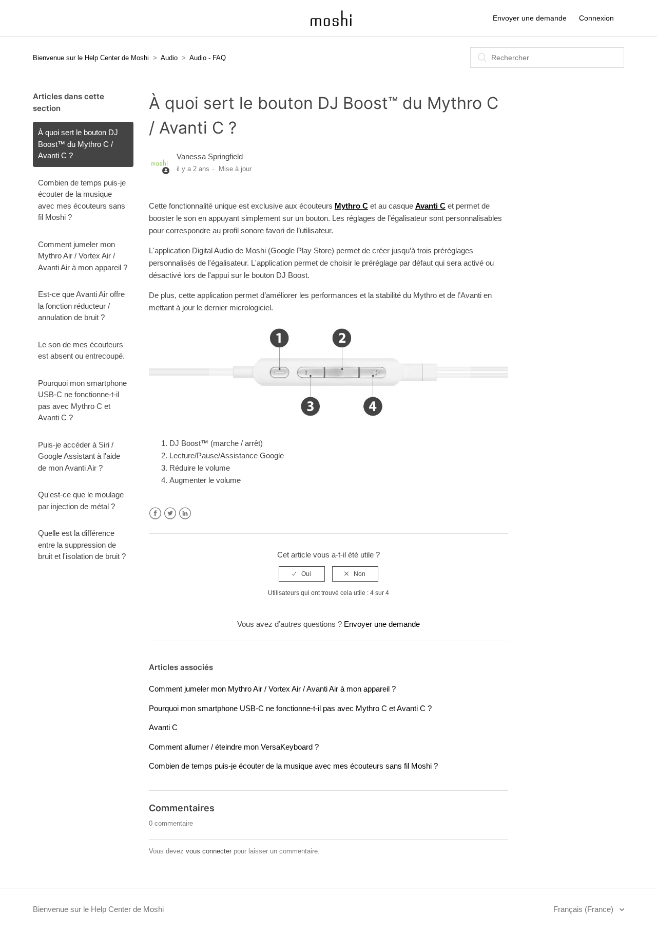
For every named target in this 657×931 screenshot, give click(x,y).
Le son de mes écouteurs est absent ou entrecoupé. (81, 350)
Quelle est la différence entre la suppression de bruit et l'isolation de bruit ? (82, 545)
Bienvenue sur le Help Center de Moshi (91, 58)
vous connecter (208, 851)
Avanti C (163, 727)
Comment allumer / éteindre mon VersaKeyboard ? (234, 746)
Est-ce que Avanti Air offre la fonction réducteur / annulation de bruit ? (81, 306)
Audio (169, 58)
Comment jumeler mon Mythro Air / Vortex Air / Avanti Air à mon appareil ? (82, 256)
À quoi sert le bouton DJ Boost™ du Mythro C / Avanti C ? (78, 144)
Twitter (170, 513)
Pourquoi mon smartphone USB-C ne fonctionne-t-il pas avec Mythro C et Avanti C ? (82, 400)
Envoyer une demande (530, 18)
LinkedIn (185, 513)
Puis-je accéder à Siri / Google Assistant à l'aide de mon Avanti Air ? (79, 456)
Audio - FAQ (207, 58)
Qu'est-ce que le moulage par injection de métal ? (81, 500)
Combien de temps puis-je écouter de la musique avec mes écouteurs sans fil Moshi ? (82, 200)
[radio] (302, 574)
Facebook (155, 513)
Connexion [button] (596, 18)
